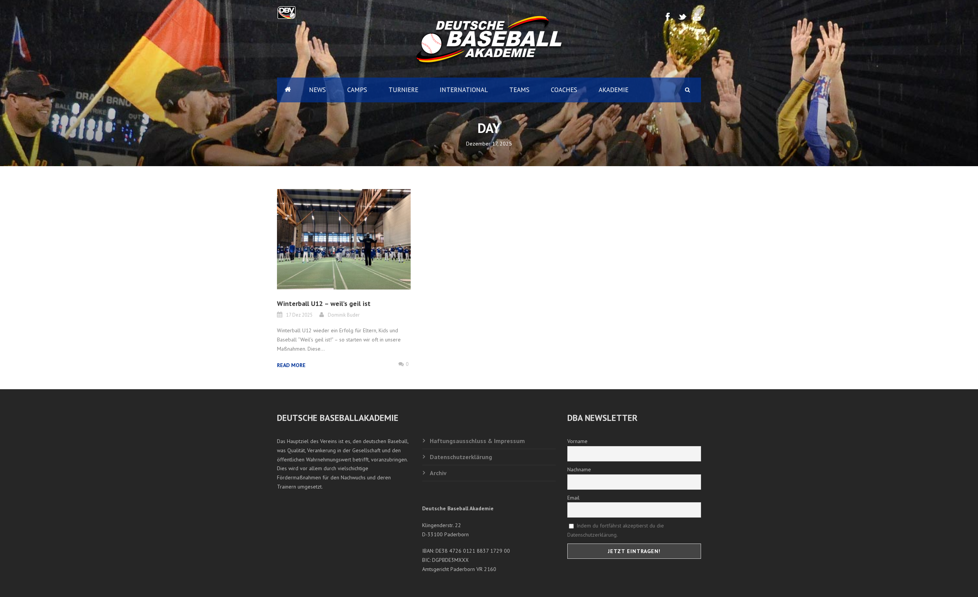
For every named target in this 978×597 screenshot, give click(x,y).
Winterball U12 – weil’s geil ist (324, 303)
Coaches (564, 90)
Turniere (403, 90)
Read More (291, 365)
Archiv (438, 473)
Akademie (613, 90)
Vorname (577, 441)
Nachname (579, 469)
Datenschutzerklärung (461, 457)
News (317, 90)
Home (287, 90)
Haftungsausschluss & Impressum (477, 441)
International (464, 90)
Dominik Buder (343, 315)
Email (573, 497)
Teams (519, 90)
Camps (357, 90)
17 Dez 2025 (299, 315)
